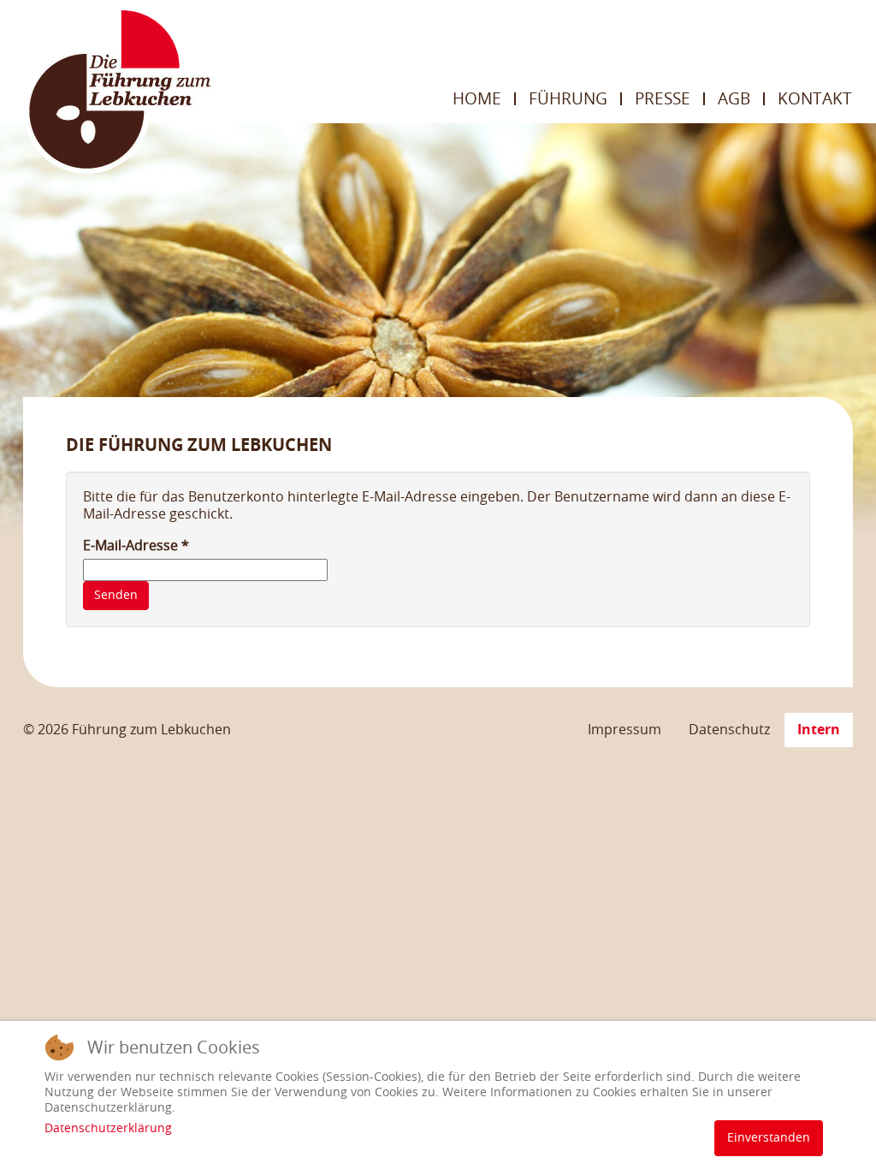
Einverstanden (768, 1137)
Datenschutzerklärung (108, 1128)
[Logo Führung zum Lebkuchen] (119, 89)
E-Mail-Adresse (136, 545)
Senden (116, 595)
